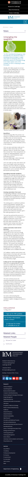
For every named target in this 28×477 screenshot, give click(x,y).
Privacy (16, 373)
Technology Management (9, 434)
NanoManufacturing (8, 426)
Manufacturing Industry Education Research (13, 424)
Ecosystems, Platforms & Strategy (11, 405)
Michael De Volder (11, 340)
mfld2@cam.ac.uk (13, 325)
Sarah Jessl (9, 344)
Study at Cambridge (14, 13)
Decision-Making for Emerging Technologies (13, 395)
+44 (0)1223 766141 (6, 367)
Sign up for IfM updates (14, 314)
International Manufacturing (10, 422)
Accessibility (7, 474)
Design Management (8, 397)
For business (6, 455)
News (11, 27)
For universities (7, 459)
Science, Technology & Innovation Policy (12, 428)
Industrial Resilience (8, 414)
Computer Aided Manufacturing (10, 393)
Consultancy (6, 451)
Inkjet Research (7, 418)
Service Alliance (7, 437)
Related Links (9, 333)
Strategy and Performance (9, 430)
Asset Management (8, 388)
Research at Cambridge (14, 6)
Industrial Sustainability (9, 416)
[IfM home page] (14, 18)
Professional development (9, 453)
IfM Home (5, 27)
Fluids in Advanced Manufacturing (11, 407)
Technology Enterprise (8, 432)
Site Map (4, 373)
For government (7, 457)
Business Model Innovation (9, 391)
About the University (14, 9)
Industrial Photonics (8, 411)
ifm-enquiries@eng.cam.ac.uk (8, 370)
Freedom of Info (10, 373)
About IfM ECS (7, 448)
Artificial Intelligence (8, 386)
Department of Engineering (11, 469)
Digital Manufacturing (8, 399)
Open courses (7, 461)
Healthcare (6, 409)
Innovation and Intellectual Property (11, 420)
